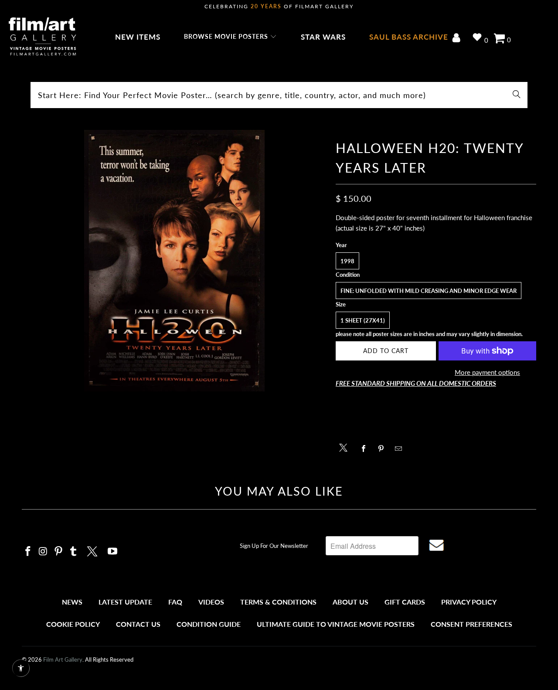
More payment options (487, 372)
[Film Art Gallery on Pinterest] (58, 551)
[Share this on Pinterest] (383, 448)
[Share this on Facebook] (366, 448)
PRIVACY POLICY (469, 602)
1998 (347, 261)
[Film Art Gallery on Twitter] (93, 550)
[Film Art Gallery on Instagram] (43, 551)
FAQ (175, 602)
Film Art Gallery (62, 659)
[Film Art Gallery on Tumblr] (73, 551)
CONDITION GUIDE (209, 624)
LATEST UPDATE (125, 602)
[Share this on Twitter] (345, 447)
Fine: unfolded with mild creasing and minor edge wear (428, 290)
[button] (230, 37)
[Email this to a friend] (401, 448)
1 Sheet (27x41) (362, 320)
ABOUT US (350, 602)
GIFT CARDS (404, 602)
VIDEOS (211, 602)
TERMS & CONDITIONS (278, 602)
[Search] (516, 95)
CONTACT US (138, 624)
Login (458, 38)
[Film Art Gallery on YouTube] (112, 551)
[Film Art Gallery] (42, 37)
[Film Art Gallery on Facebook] (28, 551)
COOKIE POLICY (73, 624)
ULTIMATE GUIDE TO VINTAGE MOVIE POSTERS (336, 624)
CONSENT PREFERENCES (471, 624)
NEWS (72, 602)
